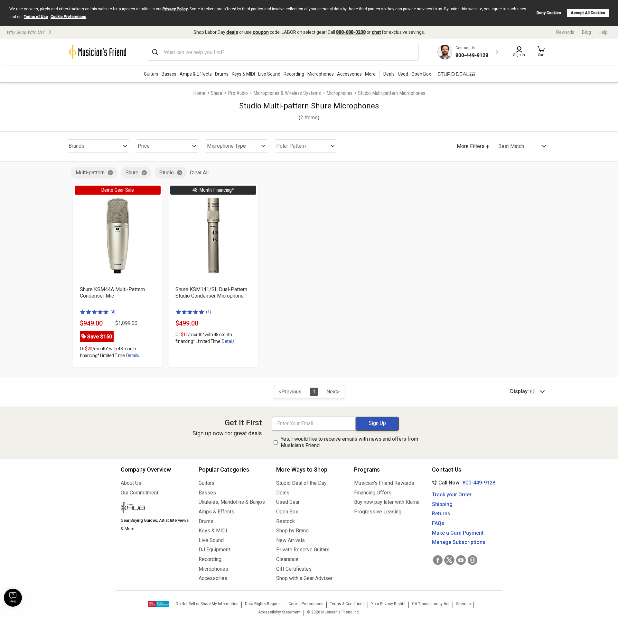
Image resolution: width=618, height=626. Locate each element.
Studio (166, 173)
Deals (282, 493)
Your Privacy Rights (388, 604)
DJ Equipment (214, 550)
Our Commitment (139, 493)
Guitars (151, 74)
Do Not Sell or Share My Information (207, 604)
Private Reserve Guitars (303, 550)
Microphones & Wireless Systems (287, 93)
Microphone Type (226, 146)
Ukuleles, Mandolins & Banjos (232, 502)
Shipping (442, 504)
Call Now (462, 483)
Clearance (287, 559)
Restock (285, 521)
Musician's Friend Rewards (384, 483)
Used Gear (288, 502)
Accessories (349, 74)
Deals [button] (389, 74)
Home (199, 93)
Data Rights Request (263, 604)
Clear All (199, 173)
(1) (208, 311)
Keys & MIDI (243, 74)
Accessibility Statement (279, 612)
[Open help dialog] (13, 598)
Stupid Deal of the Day (301, 483)
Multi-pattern (90, 173)
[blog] (155, 508)
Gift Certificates (294, 569)
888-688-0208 (351, 32)
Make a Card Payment (457, 533)
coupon (261, 32)
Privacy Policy (175, 9)
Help (603, 32)
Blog (586, 32)
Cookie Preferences (68, 16)
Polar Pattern (291, 146)
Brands (76, 146)
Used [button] (403, 74)
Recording (294, 74)
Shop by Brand (292, 531)
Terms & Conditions (347, 604)
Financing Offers (372, 493)
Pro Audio (238, 93)
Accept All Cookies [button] (588, 13)
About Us (131, 483)
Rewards (565, 32)
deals (232, 32)
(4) (113, 311)
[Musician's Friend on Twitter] (449, 560)
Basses (169, 74)
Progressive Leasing (377, 512)
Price (144, 146)
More (370, 74)
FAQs (438, 523)
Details (132, 355)
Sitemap (463, 604)
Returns (441, 514)
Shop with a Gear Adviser (304, 578)
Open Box (287, 512)
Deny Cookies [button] (549, 13)
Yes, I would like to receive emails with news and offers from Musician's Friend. (349, 442)
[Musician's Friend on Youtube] (461, 560)
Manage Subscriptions (458, 542)
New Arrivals (290, 540)
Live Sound (269, 74)
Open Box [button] (421, 74)
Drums (222, 74)
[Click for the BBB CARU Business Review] (158, 604)
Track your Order (452, 495)
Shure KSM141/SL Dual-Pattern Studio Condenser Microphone (211, 292)
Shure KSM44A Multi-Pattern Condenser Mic (112, 292)
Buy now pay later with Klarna (386, 502)
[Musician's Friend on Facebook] (438, 560)
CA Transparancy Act (431, 604)
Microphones (320, 74)
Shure (216, 93)
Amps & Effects (196, 74)
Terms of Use (36, 16)
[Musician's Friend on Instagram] (472, 560)
